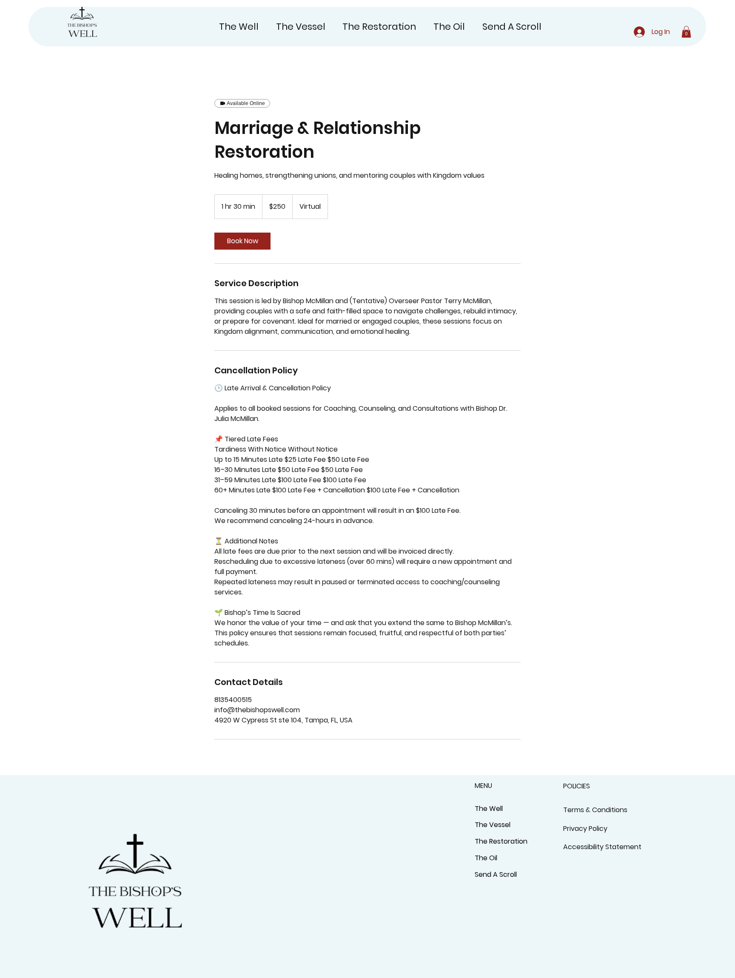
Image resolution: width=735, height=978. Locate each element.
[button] (686, 31)
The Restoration (501, 841)
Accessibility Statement (602, 847)
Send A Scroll (496, 874)
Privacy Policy (585, 828)
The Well (489, 808)
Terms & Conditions (595, 810)
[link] (242, 241)
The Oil (486, 858)
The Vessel (492, 825)
